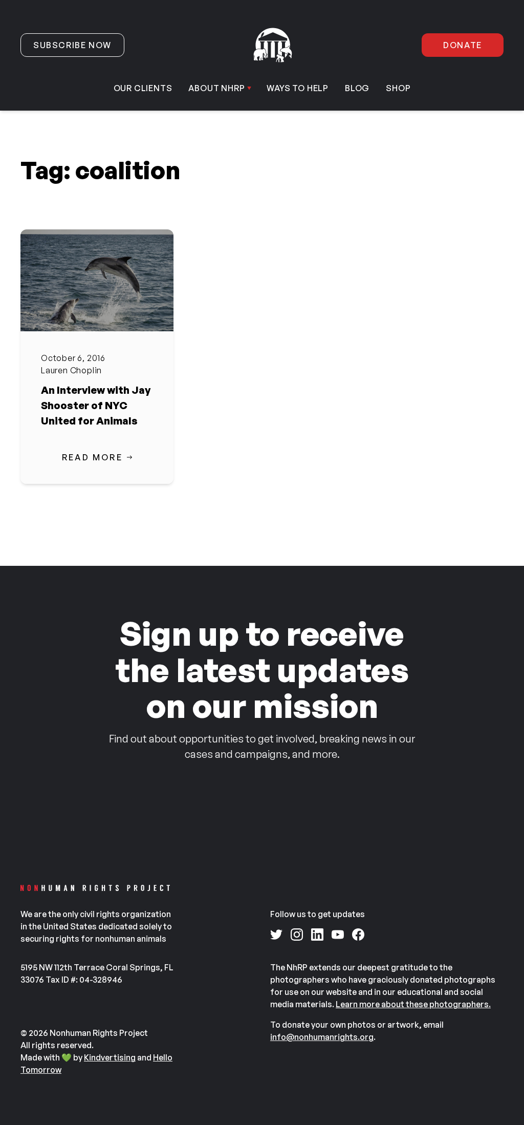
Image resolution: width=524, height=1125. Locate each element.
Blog (357, 88)
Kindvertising (110, 1057)
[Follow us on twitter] (276, 934)
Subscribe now (72, 45)
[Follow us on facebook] (358, 934)
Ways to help (298, 88)
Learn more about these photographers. (413, 1004)
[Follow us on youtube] (338, 934)
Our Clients (143, 88)
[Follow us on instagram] (297, 934)
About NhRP (216, 88)
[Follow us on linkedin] (317, 934)
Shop (398, 88)
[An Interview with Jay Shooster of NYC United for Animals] (96, 280)
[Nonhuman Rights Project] (272, 45)
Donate (462, 45)
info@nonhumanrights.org (322, 1037)
